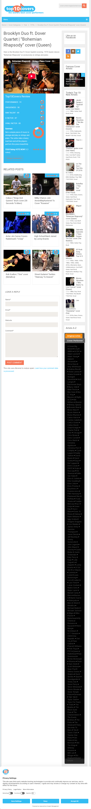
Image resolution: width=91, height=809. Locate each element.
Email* (7, 310)
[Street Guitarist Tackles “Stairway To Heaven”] (45, 260)
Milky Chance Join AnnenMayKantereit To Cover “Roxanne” (45, 200)
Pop (76, 177)
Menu (5, 19)
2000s (77, 263)
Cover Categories (15, 25)
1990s (72, 263)
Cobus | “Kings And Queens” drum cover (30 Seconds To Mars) (16, 200)
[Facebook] (68, 51)
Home (4, 25)
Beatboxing (78, 175)
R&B (80, 177)
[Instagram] (73, 51)
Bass (76, 195)
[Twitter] (78, 51)
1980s (72, 111)
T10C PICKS (73, 133)
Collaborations (70, 267)
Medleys (72, 177)
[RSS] (68, 56)
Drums (80, 195)
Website (8, 320)
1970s (32, 25)
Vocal (79, 135)
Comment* (9, 331)
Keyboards (77, 131)
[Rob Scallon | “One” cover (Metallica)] (17, 260)
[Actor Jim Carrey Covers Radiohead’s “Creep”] (17, 222)
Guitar (76, 111)
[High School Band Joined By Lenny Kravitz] (45, 222)
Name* (8, 300)
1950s (72, 260)
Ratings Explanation (14, 158)
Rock (71, 113)
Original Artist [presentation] (73, 336)
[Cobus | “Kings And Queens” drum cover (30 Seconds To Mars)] (17, 184)
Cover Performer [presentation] (75, 341)
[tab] (73, 336)
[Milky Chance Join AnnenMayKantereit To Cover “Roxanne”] (45, 184)
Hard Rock (69, 157)
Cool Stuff (72, 155)
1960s (72, 243)
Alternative (73, 265)
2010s (72, 175)
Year (25, 25)
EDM (67, 177)
